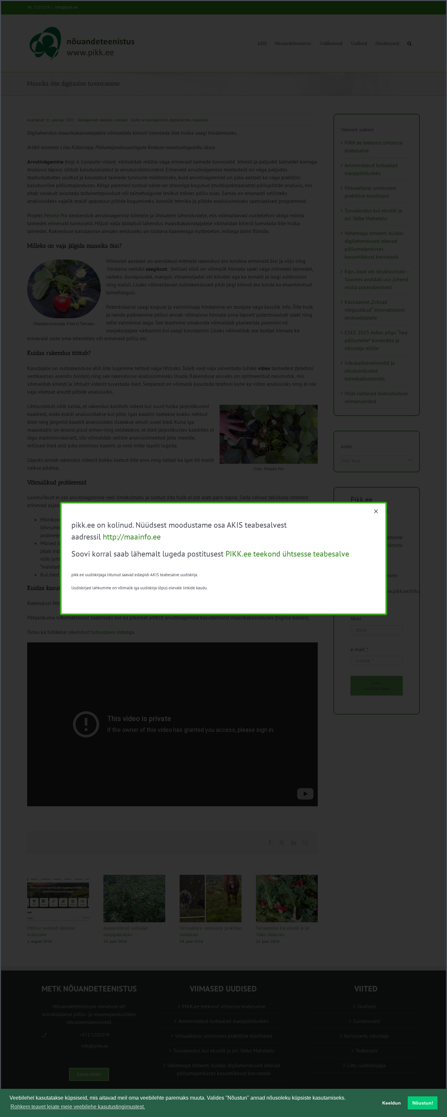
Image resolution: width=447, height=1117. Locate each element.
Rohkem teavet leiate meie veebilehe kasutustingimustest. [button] (77, 1106)
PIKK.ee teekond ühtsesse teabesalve (287, 554)
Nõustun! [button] (422, 1103)
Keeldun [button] (391, 1103)
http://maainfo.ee (132, 537)
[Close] (376, 511)
